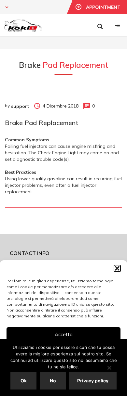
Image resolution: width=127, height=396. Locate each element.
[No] (109, 367)
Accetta (64, 334)
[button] (117, 268)
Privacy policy (92, 380)
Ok (24, 380)
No (53, 380)
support (20, 106)
